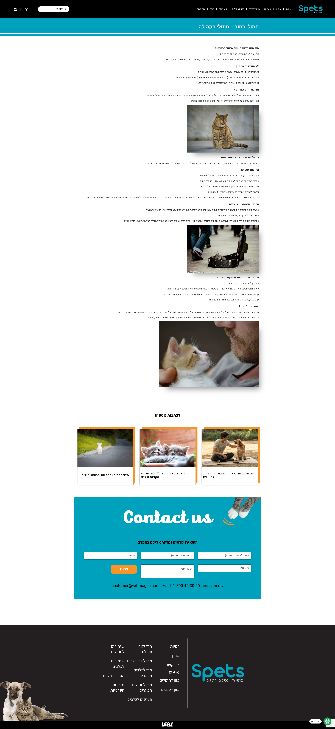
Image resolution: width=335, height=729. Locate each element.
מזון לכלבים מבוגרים (142, 673)
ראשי (288, 9)
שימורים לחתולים (117, 649)
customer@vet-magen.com (135, 586)
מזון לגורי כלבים (139, 661)
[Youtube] (26, 9)
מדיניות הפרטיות (117, 687)
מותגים (267, 9)
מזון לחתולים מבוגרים (142, 687)
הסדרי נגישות (113, 676)
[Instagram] (15, 9)
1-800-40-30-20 (186, 586)
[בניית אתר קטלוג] (167, 725)
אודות (278, 9)
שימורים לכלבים (117, 663)
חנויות (175, 646)
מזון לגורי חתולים (145, 649)
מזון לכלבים (254, 9)
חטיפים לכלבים (139, 699)
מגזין (212, 9)
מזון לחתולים (238, 9)
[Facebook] (21, 9)
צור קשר (201, 9)
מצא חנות (223, 9)
